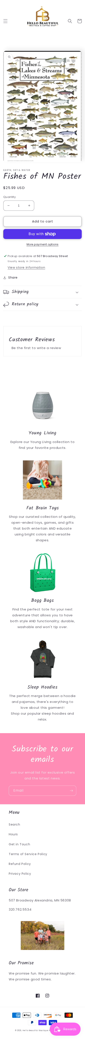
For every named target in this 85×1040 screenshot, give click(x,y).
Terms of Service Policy (28, 854)
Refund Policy (20, 864)
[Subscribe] (71, 791)
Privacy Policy (20, 873)
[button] (5, 21)
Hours (13, 834)
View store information (26, 267)
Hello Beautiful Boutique (35, 1030)
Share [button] (13, 277)
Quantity (9, 197)
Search (14, 824)
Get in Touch (19, 844)
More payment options (43, 244)
